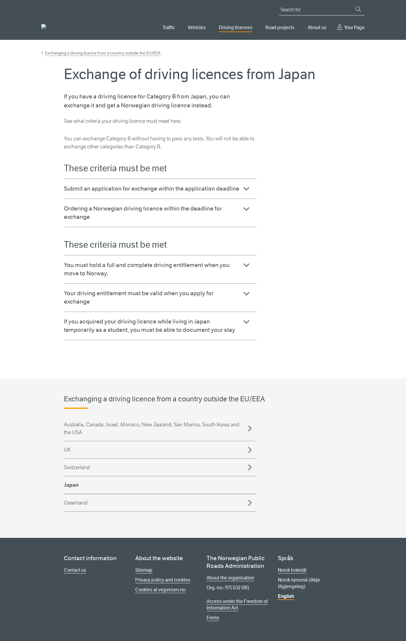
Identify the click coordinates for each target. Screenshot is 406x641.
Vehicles (197, 27)
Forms (213, 617)
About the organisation (230, 578)
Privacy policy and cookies (162, 580)
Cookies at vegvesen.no (160, 590)
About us (317, 27)
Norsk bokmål (292, 570)
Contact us (75, 570)
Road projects (280, 27)
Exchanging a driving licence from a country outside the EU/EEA (102, 53)
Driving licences (235, 27)
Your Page (354, 27)
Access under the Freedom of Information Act (237, 604)
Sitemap (143, 570)
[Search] (358, 8)
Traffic (169, 27)
